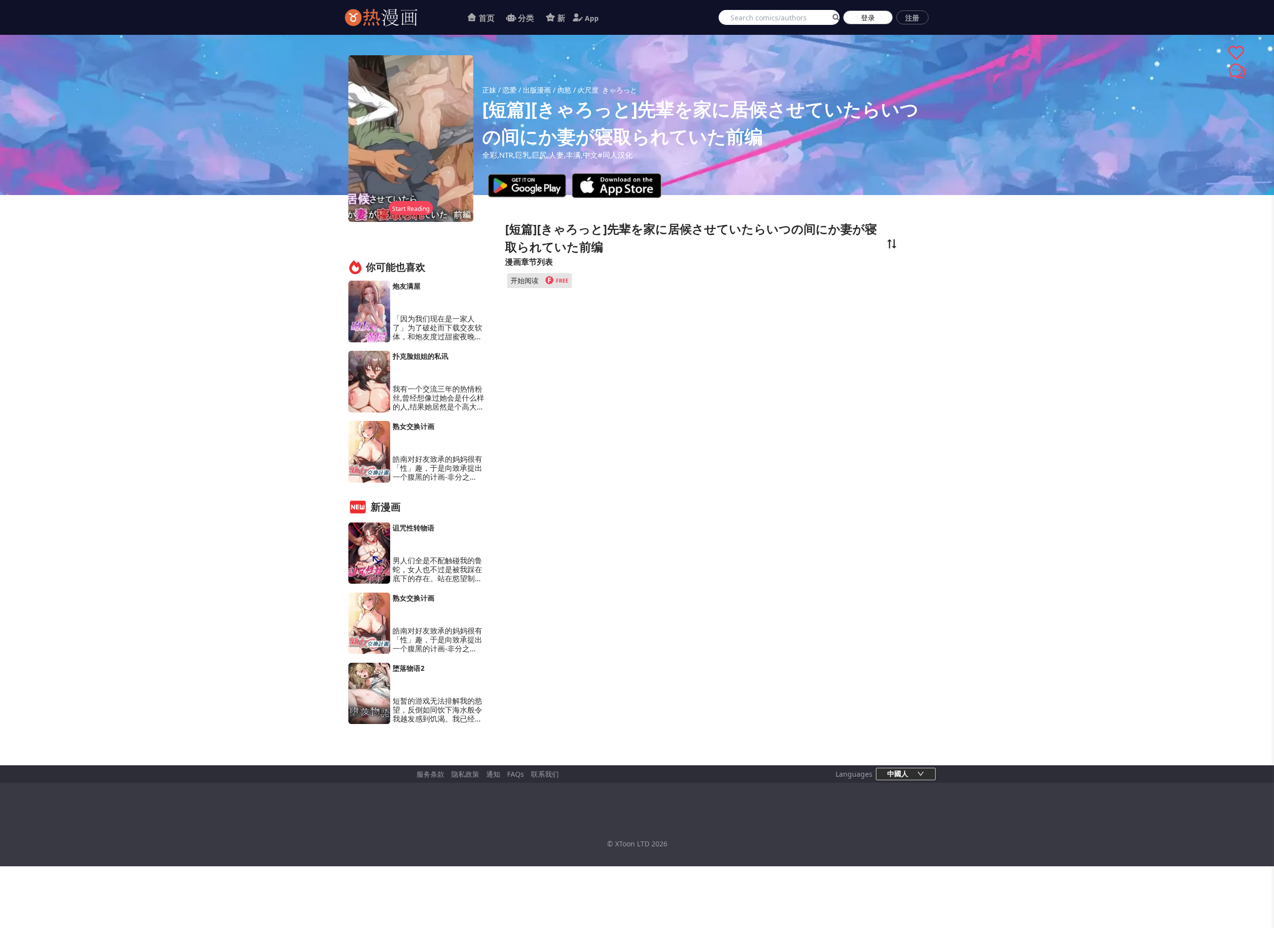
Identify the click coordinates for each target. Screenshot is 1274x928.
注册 (912, 17)
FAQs (515, 774)
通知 (493, 774)
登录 (868, 17)
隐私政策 (465, 774)
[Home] (393, 17)
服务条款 (430, 774)
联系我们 (545, 774)
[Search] (834, 17)
